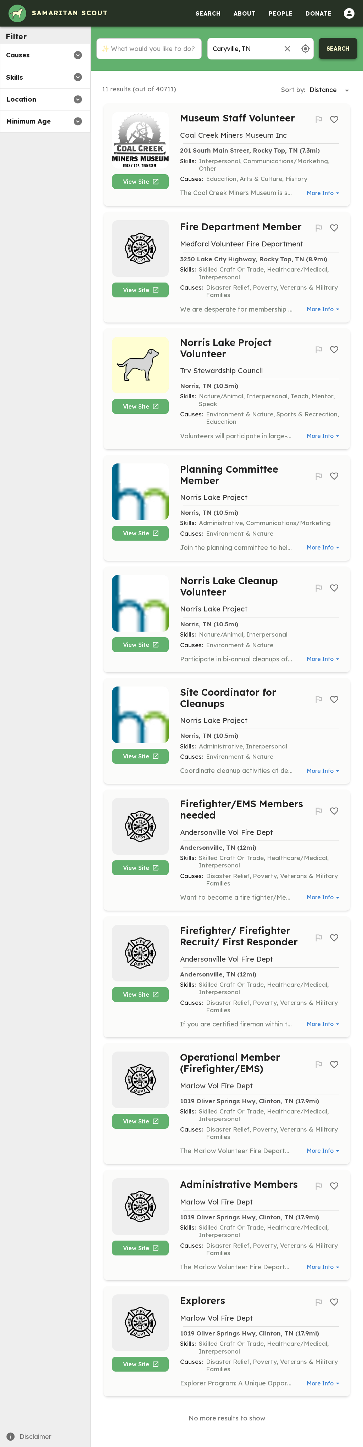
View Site (136, 181)
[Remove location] (287, 48)
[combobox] (242, 48)
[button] (45, 55)
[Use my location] (305, 48)
